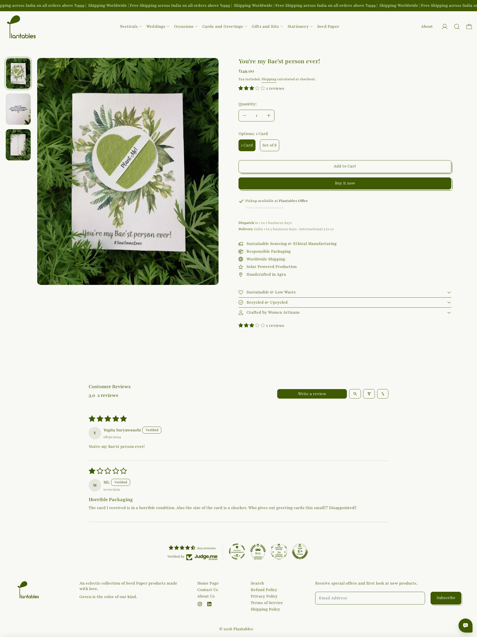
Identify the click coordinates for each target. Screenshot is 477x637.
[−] (244, 115)
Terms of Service (267, 603)
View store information (264, 207)
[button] (457, 26)
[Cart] (469, 26)
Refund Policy (264, 590)
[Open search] (355, 394)
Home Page (208, 583)
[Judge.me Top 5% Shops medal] (300, 552)
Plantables (243, 629)
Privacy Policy (264, 596)
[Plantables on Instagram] (199, 604)
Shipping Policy (265, 609)
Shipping (268, 79)
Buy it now (345, 183)
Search (257, 583)
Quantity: (247, 104)
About (427, 26)
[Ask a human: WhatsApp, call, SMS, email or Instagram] (466, 626)
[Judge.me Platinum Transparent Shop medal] (237, 552)
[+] (268, 115)
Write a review (312, 394)
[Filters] (369, 394)
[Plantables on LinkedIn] (209, 604)
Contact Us (207, 590)
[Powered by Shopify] (444, 26)
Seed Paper (328, 26)
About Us (206, 596)
